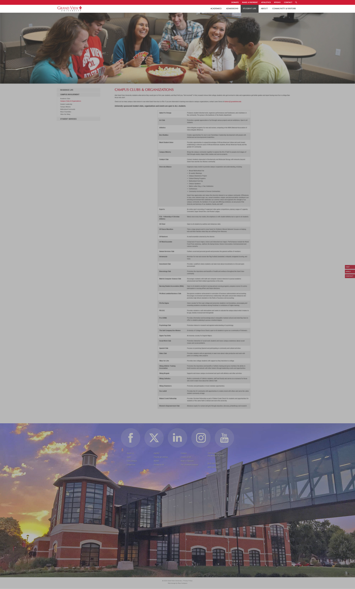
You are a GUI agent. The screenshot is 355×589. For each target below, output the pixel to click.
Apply (129, 457)
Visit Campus (132, 461)
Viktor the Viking (65, 114)
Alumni (156, 461)
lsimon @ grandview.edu (232, 101)
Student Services (68, 119)
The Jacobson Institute (189, 465)
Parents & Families (161, 457)
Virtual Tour (131, 465)
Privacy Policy (187, 581)
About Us (130, 453)
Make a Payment (187, 461)
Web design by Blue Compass (177, 583)
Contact (184, 453)
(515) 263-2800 (213, 463)
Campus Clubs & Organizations (70, 101)
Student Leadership (66, 104)
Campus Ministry (65, 107)
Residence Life (66, 90)
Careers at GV (186, 457)
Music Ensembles (65, 112)
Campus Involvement (69, 94)
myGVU (156, 453)
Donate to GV (159, 465)
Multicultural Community (67, 109)
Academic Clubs (65, 98)
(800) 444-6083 (213, 467)
